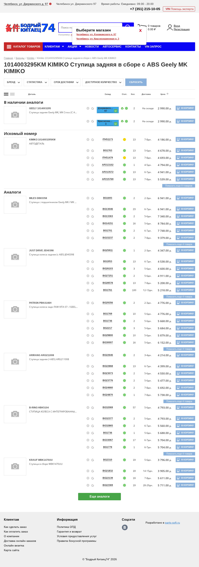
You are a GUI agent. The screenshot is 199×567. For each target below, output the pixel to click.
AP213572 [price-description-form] (107, 172)
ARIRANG (35, 355)
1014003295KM (46, 139)
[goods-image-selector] (15, 115)
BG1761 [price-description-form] (107, 290)
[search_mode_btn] (6, 94)
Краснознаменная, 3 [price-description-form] (105, 122)
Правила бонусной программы (76, 540)
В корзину (187, 108)
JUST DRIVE (36, 250)
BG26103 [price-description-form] (108, 268)
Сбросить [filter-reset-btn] (136, 82)
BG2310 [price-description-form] (107, 459)
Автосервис (112, 46)
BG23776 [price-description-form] (108, 380)
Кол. (133, 94)
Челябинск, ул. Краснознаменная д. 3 (97, 38)
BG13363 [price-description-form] (108, 216)
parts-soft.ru (172, 522)
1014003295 (44, 108)
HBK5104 (43, 407)
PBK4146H (45, 303)
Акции (72, 46)
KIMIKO (33, 139)
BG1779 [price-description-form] (107, 447)
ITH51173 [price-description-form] (108, 139)
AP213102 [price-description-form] (107, 164)
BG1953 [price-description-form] (107, 261)
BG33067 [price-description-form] (108, 440)
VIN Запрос (153, 46)
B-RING (33, 407)
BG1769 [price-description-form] (107, 313)
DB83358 (42, 198)
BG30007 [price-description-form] (108, 342)
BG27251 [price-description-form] (108, 275)
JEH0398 (49, 250)
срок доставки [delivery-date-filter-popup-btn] (64, 82)
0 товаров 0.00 (154, 27)
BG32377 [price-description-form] (108, 418)
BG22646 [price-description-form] (108, 355)
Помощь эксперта (180, 8)
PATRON (34, 303)
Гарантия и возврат (69, 531)
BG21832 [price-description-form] (108, 470)
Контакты (133, 46)
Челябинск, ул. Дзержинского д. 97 (96, 34)
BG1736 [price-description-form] (107, 321)
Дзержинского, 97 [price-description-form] (105, 109)
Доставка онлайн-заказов (20, 540)
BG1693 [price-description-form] (107, 198)
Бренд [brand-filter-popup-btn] (11, 82)
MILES (33, 198)
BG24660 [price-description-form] (108, 387)
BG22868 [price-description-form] (108, 366)
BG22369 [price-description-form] (108, 485)
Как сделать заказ (15, 526)
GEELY (33, 108)
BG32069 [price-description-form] (108, 407)
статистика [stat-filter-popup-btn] (34, 82)
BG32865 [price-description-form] (108, 425)
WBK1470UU (45, 460)
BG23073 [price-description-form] (108, 373)
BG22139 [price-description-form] (108, 478)
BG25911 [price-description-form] (108, 250)
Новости (92, 46)
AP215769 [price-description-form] (107, 179)
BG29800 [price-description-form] (108, 335)
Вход (177, 25)
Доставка (146, 94)
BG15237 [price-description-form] (108, 237)
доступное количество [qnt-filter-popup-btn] (101, 82)
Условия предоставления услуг (77, 536)
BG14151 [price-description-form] (108, 223)
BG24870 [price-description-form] (108, 394)
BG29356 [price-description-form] (108, 302)
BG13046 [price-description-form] (108, 209)
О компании (11, 536)
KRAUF (33, 460)
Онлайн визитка (14, 545)
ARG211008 (47, 355)
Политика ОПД (66, 526)
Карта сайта (11, 550)
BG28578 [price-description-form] (108, 283)
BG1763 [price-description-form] (107, 150)
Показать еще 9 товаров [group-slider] (178, 185)
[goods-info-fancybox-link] (88, 108)
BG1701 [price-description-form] (107, 230)
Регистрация (182, 29)
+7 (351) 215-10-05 (145, 9)
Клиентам (52, 46)
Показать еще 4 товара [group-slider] (179, 244)
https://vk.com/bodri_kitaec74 (125, 527)
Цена (163, 94)
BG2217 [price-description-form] (107, 328)
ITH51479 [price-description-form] (107, 157)
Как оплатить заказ (16, 531)
